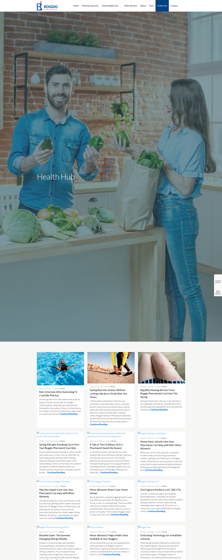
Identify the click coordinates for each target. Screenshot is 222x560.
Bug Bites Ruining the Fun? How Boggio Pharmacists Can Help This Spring (159, 393)
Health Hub (162, 6)
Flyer (151, 6)
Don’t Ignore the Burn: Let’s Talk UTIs (160, 489)
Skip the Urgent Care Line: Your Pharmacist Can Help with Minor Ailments (56, 493)
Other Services (130, 6)
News (62, 388)
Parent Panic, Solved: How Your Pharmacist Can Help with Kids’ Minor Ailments (160, 445)
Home (76, 6)
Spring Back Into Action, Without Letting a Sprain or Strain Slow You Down (108, 393)
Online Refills (218, 281)
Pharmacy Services (90, 6)
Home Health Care (110, 6)
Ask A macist (218, 292)
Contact (174, 6)
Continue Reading (69, 414)
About (143, 6)
